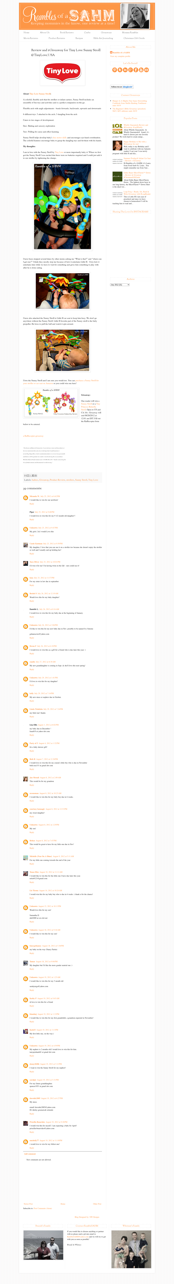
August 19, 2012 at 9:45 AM (48, 998)
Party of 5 (34, 743)
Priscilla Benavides (37, 1122)
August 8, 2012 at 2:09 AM (50, 777)
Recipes (79, 38)
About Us (44, 32)
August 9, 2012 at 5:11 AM (63, 856)
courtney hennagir (37, 809)
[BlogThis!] (28, 475)
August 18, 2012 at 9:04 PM (47, 961)
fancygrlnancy (35, 945)
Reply (32, 503)
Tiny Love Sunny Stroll (39, 93)
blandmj (33, 1014)
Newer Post (28, 1204)
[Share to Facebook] (33, 475)
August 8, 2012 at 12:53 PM (56, 809)
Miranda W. (35, 496)
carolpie (33, 1079)
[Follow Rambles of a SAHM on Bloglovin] (122, 88)
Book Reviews (67, 32)
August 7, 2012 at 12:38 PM (47, 759)
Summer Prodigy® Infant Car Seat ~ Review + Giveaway (137, 159)
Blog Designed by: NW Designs (87, 1217)
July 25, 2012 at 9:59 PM (53, 543)
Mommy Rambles (130, 32)
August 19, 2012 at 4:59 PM (49, 1045)
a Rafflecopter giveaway (33, 435)
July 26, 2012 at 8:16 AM (49, 609)
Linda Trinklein (36, 709)
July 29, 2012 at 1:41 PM (48, 677)
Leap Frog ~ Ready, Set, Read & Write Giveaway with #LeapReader (137, 192)
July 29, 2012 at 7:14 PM (44, 693)
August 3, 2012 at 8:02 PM (48, 724)
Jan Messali (34, 777)
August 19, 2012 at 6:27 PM (52, 1098)
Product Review (57, 479)
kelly (32, 693)
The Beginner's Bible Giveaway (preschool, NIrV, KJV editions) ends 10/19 (129, 109)
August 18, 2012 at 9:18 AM (49, 930)
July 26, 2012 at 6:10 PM (47, 646)
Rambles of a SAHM (121, 52)
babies (35, 479)
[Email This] (25, 475)
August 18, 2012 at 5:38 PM (53, 945)
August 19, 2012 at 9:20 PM (56, 1122)
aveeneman (34, 793)
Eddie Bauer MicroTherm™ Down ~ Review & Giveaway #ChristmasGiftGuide (137, 175)
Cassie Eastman (36, 543)
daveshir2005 (35, 1098)
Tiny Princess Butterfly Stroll (90, 406)
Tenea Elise (34, 872)
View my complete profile (120, 56)
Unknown (34, 527)
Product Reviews (57, 38)
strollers (70, 479)
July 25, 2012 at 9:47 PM (48, 527)
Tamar (32, 961)
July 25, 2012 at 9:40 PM (44, 512)
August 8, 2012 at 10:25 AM (50, 793)
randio (32, 661)
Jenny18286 (34, 1063)
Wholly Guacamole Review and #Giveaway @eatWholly (136, 126)
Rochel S (33, 593)
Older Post (97, 1204)
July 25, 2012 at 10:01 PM (50, 562)
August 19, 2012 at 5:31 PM (48, 1079)
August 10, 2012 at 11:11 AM (51, 872)
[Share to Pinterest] (35, 475)
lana (31, 577)
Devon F (33, 646)
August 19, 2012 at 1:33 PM (48, 1014)
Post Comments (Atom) (43, 1208)
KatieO (33, 1029)
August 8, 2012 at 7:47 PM (46, 840)
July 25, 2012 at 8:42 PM (50, 496)
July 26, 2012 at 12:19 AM (48, 593)
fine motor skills (60, 137)
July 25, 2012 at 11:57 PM (44, 577)
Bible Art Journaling (103, 38)
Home (26, 32)
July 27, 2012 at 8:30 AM (45, 661)
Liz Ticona (34, 890)
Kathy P (33, 998)
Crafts (87, 32)
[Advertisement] (62, 1182)
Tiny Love (59, 152)
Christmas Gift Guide (134, 38)
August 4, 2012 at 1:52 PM (49, 743)
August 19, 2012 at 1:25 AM (49, 977)
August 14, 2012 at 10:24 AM (50, 890)
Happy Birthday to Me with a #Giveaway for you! (135, 142)
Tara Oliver (34, 561)
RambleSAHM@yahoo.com (78, 1236)
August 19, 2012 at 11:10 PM (51, 1140)
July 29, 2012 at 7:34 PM (53, 709)
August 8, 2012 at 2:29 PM (48, 824)
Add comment (30, 1153)
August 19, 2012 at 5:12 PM (51, 1064)
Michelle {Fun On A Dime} (41, 856)
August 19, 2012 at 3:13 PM (47, 1029)
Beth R (32, 759)
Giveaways (106, 32)
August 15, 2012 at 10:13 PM (49, 906)
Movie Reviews (31, 38)
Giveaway (44, 479)
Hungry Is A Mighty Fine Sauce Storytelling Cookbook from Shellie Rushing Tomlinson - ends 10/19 (130, 103)
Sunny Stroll (86, 403)
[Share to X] (30, 475)
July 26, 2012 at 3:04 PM (48, 625)
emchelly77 (34, 1140)
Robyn (32, 840)
